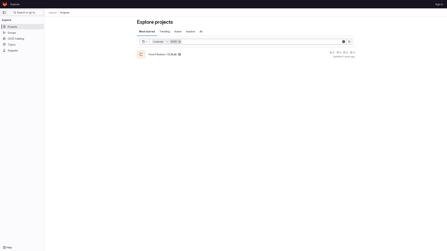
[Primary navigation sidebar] (4, 12)
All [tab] (201, 31)
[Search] (349, 41)
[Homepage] (5, 4)
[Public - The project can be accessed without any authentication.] (179, 54)
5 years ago (349, 56)
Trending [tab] (164, 31)
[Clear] (344, 42)
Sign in (439, 4)
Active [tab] (178, 31)
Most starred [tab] (147, 31)
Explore (15, 4)
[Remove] (179, 42)
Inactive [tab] (190, 31)
